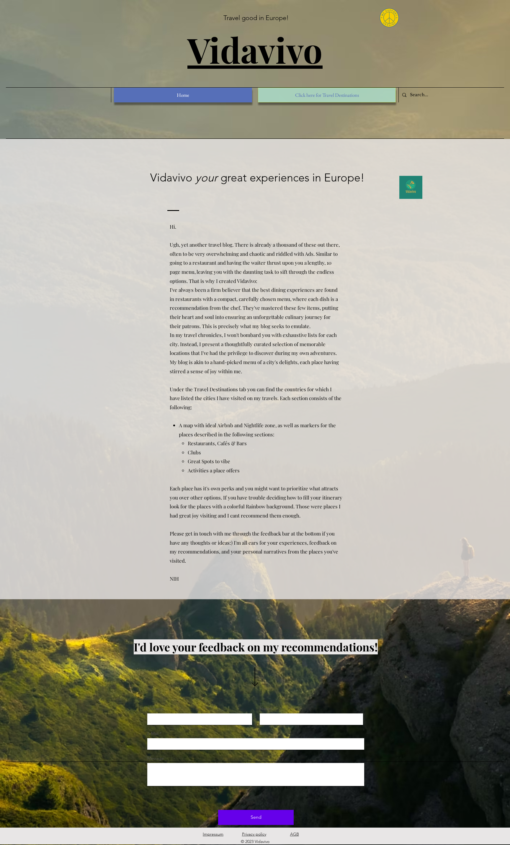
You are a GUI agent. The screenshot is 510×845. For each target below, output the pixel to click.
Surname (155, 709)
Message (155, 758)
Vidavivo (255, 49)
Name (265, 709)
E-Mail (152, 733)
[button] (327, 95)
